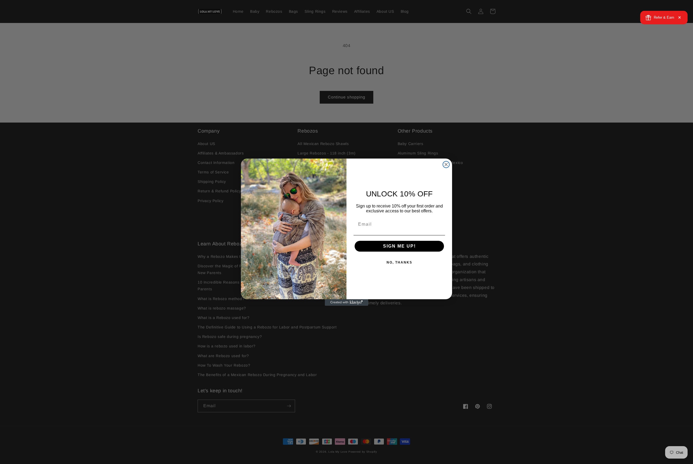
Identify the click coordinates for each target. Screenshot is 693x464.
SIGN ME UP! (399, 246)
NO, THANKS (399, 262)
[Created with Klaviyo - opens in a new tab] (346, 302)
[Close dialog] (446, 164)
